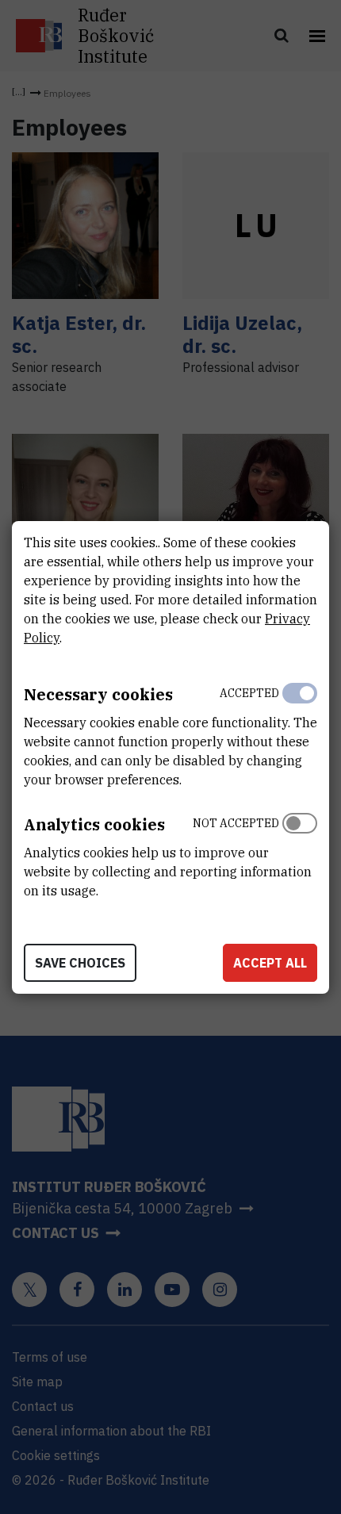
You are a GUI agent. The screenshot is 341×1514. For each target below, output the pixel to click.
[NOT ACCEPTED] (299, 853)
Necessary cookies (98, 694)
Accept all (270, 963)
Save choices (80, 963)
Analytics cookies (94, 824)
